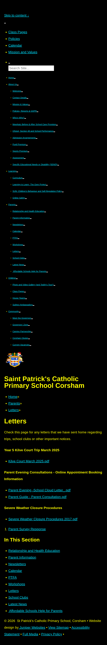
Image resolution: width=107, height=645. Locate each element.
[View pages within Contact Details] (27, 98)
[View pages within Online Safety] (26, 198)
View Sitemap (58, 627)
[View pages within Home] (15, 78)
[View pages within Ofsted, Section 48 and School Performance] (54, 131)
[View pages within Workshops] (24, 245)
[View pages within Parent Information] (31, 218)
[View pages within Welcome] (22, 91)
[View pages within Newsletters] (24, 225)
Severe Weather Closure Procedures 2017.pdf (42, 519)
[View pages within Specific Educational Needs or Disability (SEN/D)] (58, 165)
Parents (14, 403)
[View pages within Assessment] (25, 158)
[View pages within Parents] (16, 205)
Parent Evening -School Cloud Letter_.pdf (39, 490)
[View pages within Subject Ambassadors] (33, 305)
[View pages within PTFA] (18, 238)
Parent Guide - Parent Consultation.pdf (37, 497)
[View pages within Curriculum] (23, 178)
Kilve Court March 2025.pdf (28, 461)
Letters (13, 410)
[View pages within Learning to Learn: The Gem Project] (47, 185)
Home (12, 397)
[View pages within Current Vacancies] (30, 345)
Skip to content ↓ (16, 15)
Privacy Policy (51, 634)
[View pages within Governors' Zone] (29, 325)
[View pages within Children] (17, 278)
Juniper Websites (32, 627)
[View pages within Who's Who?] (25, 118)
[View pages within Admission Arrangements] (36, 138)
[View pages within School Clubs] (25, 258)
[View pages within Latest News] (25, 265)
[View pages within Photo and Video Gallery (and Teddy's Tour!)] (54, 285)
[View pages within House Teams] (26, 298)
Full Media (30, 634)
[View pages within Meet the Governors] (32, 318)
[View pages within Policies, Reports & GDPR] (37, 111)
